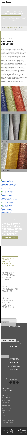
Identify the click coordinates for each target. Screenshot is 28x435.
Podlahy (4, 415)
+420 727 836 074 (6, 402)
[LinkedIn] (17, 382)
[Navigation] (23, 3)
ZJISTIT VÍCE (14, 330)
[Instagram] (14, 382)
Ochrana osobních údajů (8, 420)
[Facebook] (10, 382)
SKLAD (5, 356)
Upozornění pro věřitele (7, 422)
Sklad (3, 412)
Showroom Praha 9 (6, 408)
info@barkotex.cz (6, 400)
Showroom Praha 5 (6, 410)
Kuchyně (4, 418)
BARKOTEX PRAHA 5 (8, 324)
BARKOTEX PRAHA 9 (8, 340)
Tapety (3, 417)
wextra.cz (23, 432)
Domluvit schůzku (10, 237)
